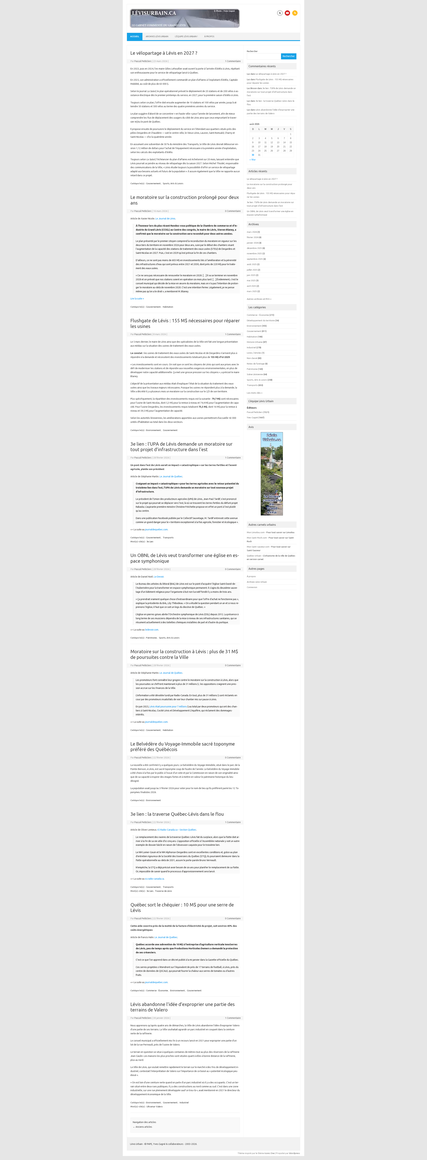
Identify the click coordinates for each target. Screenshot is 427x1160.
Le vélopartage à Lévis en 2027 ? (163, 53)
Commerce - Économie (157, 990)
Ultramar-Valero (155, 1106)
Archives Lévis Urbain (157, 36)
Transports (168, 537)
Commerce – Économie (258, 315)
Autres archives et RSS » (259, 299)
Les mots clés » (254, 392)
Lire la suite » (137, 298)
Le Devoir (159, 576)
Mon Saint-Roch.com (257, 537)
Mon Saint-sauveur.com (258, 546)
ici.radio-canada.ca (154, 878)
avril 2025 (251, 286)
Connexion (252, 587)
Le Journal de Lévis (165, 218)
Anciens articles (142, 1126)
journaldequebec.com (156, 529)
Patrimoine (151, 638)
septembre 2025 (255, 259)
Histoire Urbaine (255, 342)
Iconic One (270, 1153)
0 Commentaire (233, 211)
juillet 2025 (252, 270)
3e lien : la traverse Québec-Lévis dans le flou (177, 814)
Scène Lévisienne (255, 374)
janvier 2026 (252, 243)
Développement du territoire (261, 320)
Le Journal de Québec (171, 476)
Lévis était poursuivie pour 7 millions (168, 706)
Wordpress (294, 1153)
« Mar (253, 159)
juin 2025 (251, 275)
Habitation (168, 307)
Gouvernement (153, 183)
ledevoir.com (151, 629)
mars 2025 (252, 291)
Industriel (184, 1102)
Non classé (252, 358)
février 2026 (252, 237)
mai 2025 (251, 280)
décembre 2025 (254, 248)
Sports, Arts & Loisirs (173, 183)
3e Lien (150, 541)
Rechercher (252, 51)
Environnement (153, 430)
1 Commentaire (233, 61)
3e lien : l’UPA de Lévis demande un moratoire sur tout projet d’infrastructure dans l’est (271, 92)
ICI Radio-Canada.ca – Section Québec (176, 829)
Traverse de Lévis (163, 891)
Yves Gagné (252, 417)
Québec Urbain (254, 555)
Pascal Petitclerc (143, 61)
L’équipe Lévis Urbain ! (186, 36)
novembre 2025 (254, 253)
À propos (209, 36)
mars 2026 (252, 232)
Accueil (134, 36)
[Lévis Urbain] (185, 27)
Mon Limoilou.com (256, 532)
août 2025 (252, 264)
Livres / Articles (254, 353)
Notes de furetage (256, 363)
